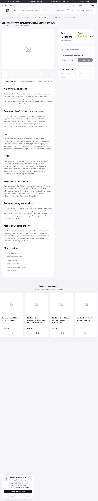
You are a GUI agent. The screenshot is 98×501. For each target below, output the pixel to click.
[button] (28, 49)
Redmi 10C (38, 18)
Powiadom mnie (85, 60)
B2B (92, 5)
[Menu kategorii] (3, 10)
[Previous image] (5, 49)
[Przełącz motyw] (86, 5)
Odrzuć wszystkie (10, 495)
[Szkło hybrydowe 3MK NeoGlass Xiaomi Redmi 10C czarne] (77, 75)
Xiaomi (7, 18)
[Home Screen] (7, 10)
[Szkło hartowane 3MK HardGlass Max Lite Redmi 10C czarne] (70, 75)
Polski (80, 5)
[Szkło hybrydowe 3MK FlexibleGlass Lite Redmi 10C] (83, 75)
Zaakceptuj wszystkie (18, 491)
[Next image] (51, 49)
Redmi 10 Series (27, 18)
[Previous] (3, 315)
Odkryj (12, 333)
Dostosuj (25, 495)
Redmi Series (16, 18)
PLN (73, 5)
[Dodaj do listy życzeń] (50, 33)
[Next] (93, 315)
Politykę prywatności (25, 487)
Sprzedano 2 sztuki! (67, 40)
